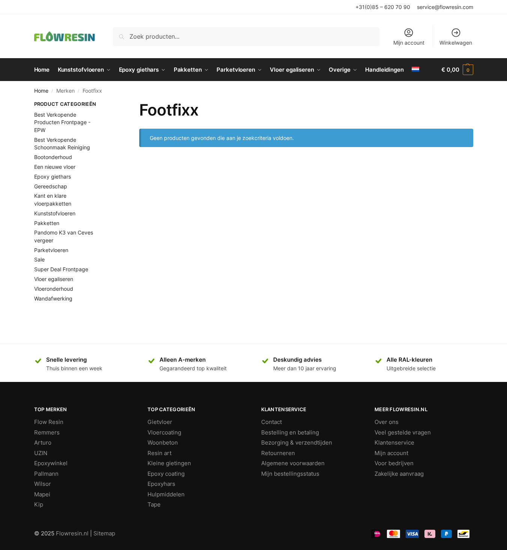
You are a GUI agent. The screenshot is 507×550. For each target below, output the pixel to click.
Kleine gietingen (169, 463)
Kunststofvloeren (54, 213)
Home (41, 91)
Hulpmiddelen (166, 494)
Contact (271, 421)
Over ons (387, 421)
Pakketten (46, 223)
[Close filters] (110, 105)
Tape (154, 504)
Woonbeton (162, 442)
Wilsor (42, 483)
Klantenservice (394, 442)
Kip (38, 504)
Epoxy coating (166, 473)
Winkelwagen (455, 42)
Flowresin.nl (72, 533)
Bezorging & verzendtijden (296, 442)
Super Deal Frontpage (61, 269)
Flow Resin (48, 421)
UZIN (40, 453)
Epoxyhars (161, 483)
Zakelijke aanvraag (399, 473)
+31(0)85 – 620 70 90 (382, 7)
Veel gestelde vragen (403, 432)
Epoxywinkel (51, 463)
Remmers (47, 432)
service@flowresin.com (445, 7)
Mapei (42, 494)
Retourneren (278, 453)
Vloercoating (164, 432)
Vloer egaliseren (53, 279)
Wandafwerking (53, 298)
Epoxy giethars (52, 176)
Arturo (42, 442)
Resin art (159, 453)
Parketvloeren (51, 250)
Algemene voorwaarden (293, 463)
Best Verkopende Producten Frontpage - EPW (62, 122)
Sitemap (104, 533)
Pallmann (46, 473)
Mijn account (408, 42)
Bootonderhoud (53, 157)
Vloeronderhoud (53, 289)
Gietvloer (159, 421)
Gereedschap (50, 186)
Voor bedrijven (394, 463)
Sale (39, 259)
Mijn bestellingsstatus (290, 473)
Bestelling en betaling (290, 432)
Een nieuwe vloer (54, 167)
